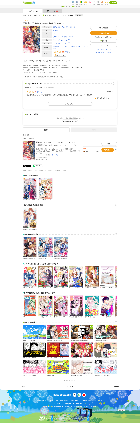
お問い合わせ (64, 401)
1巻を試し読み (103, 28)
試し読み (109, 144)
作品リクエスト (75, 401)
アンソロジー (72, 37)
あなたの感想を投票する (69, 121)
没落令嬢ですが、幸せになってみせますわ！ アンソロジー (70, 47)
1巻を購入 (104, 33)
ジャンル (78, 15)
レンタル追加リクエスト (103, 49)
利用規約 (68, 404)
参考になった (101, 98)
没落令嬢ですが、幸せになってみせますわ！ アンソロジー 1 (57, 142)
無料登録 (114, 3)
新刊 (23, 386)
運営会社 (94, 407)
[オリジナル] (47, 15)
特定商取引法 (47, 407)
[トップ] (27, 3)
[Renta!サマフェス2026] (33, 2)
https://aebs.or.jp (49, 419)
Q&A (56, 401)
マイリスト (104, 45)
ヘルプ (51, 401)
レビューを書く (61, 55)
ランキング (70, 386)
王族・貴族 (63, 37)
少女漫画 (56, 37)
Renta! (24, 170)
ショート (53, 11)
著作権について (58, 407)
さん (39, 92)
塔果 (67, 27)
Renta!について (41, 401)
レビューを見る (69, 104)
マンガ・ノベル (32, 11)
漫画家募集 (68, 407)
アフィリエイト (58, 404)
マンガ (55, 33)
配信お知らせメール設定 (103, 52)
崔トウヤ (72, 27)
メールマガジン (98, 401)
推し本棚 (104, 41)
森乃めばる (56, 27)
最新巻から (32, 138)
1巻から (25, 138)
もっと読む (55, 155)
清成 (63, 27)
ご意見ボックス (87, 401)
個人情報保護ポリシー (79, 404)
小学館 (55, 30)
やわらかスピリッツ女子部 (61, 40)
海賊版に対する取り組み (81, 407)
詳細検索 (117, 386)
